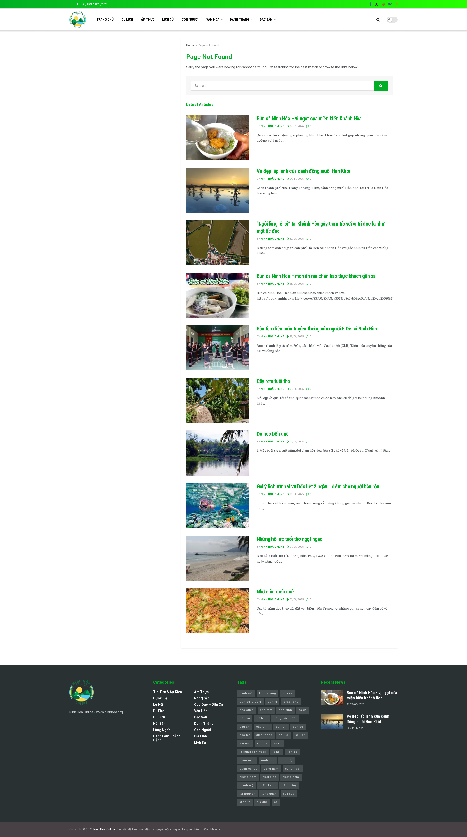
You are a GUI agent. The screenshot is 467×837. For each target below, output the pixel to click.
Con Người (190, 19)
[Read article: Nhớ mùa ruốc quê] (217, 610)
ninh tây (287, 760)
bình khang (267, 693)
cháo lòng (291, 701)
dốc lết (245, 735)
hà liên (300, 735)
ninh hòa (268, 760)
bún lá (272, 701)
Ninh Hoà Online (272, 126)
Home (190, 45)
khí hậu (245, 743)
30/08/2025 (296, 238)
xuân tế (245, 802)
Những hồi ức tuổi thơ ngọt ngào (289, 539)
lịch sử (292, 751)
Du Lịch (127, 19)
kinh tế (262, 743)
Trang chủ (105, 19)
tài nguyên (247, 793)
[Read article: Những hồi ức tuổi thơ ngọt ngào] (217, 558)
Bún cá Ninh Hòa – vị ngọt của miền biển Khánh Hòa (309, 118)
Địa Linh (200, 736)
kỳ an (277, 743)
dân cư (298, 726)
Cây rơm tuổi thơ (273, 381)
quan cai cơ (248, 768)
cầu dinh (262, 726)
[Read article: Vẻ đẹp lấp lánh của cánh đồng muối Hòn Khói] (217, 190)
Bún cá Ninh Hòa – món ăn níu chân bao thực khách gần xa (316, 276)
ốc (276, 802)
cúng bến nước (285, 718)
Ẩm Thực (147, 19)
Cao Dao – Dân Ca (208, 704)
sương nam (248, 777)
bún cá (287, 693)
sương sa (269, 777)
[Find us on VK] (390, 4)
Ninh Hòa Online (104, 829)
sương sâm (291, 777)
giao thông (264, 735)
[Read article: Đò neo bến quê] (217, 453)
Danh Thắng (239, 19)
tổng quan (269, 793)
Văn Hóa (212, 19)
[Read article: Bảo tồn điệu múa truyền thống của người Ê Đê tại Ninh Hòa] (217, 347)
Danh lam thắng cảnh (166, 738)
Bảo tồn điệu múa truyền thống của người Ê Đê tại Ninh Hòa (317, 329)
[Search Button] (378, 19)
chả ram (266, 710)
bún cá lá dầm (250, 701)
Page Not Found (208, 45)
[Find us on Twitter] (376, 4)
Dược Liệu (161, 698)
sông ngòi (292, 768)
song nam (271, 768)
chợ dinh (285, 710)
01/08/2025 (296, 389)
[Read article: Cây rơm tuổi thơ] (217, 400)
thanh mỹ (246, 785)
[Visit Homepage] (77, 19)
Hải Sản (159, 723)
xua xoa (288, 793)
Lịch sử (168, 19)
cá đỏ (302, 710)
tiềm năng (289, 785)
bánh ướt (246, 693)
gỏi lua (284, 735)
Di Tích (159, 711)
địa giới (262, 802)
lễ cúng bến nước (253, 751)
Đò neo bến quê (273, 434)
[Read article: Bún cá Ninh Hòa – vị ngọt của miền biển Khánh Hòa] (217, 137)
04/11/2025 (296, 178)
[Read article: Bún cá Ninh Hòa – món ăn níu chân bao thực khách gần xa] (217, 295)
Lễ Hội (158, 704)
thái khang (268, 785)
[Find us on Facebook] (370, 4)
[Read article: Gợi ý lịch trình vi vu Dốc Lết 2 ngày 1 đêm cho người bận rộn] (217, 505)
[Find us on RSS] (396, 4)
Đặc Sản (266, 19)
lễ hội (276, 751)
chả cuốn (247, 710)
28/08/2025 (296, 283)
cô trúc (261, 718)
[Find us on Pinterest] (383, 4)
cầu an (245, 726)
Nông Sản (202, 698)
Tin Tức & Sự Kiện (167, 692)
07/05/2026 (296, 126)
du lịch (281, 726)
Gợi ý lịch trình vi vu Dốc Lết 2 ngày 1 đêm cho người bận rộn (318, 486)
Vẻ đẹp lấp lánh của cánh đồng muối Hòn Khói (303, 171)
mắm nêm (247, 760)
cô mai (245, 718)
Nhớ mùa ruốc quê (275, 592)
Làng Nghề (162, 730)
